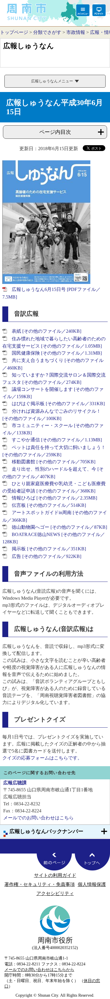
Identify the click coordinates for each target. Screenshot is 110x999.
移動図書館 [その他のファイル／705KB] (53, 461)
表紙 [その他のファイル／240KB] (46, 331)
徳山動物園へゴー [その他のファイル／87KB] (59, 527)
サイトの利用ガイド (55, 875)
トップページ (14, 32)
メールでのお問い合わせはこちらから (39, 969)
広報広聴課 (15, 782)
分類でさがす (47, 32)
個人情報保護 (92, 884)
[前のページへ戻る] (54, 861)
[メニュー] (82, 10)
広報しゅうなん (28, 46)
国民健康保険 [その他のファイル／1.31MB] (57, 353)
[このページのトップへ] (92, 861)
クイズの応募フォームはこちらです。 (42, 757)
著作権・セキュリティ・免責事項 (39, 884)
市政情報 (75, 32)
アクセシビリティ (55, 893)
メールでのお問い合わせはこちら (38, 817)
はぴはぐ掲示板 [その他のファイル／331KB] (58, 403)
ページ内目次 (55, 132)
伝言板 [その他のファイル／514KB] (49, 505)
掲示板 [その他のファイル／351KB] (49, 548)
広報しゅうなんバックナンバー (46, 831)
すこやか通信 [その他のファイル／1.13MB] (57, 439)
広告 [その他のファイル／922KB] (46, 556)
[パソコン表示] (99, 10)
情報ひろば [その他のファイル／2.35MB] (54, 497)
